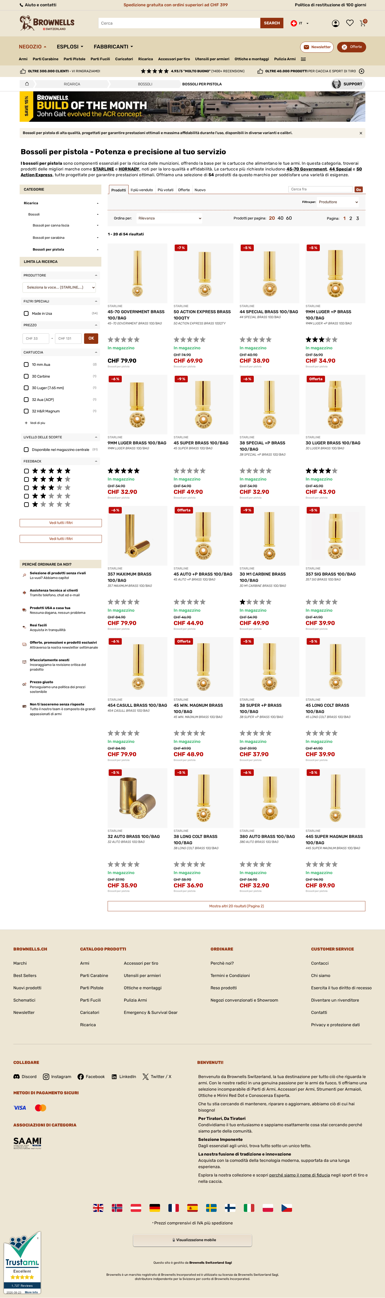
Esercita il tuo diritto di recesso (341, 987)
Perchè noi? (222, 963)
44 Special (340, 169)
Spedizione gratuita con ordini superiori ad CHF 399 (176, 4)
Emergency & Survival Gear (151, 1012)
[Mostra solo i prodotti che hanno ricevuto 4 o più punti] (60, 479)
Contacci (320, 963)
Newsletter (24, 1012)
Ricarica (145, 59)
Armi (23, 59)
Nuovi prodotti (27, 987)
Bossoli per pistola (119, 366)
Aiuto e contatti (40, 4)
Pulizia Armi (285, 59)
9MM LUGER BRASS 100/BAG (137, 442)
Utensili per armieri (212, 59)
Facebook (95, 1076)
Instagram (61, 1076)
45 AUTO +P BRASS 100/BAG (203, 574)
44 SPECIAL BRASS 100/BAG (269, 311)
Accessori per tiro (174, 59)
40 (280, 218)
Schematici (24, 1000)
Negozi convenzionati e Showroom (244, 1000)
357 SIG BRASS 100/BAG (331, 574)
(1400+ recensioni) (207, 71)
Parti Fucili (100, 59)
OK (91, 338)
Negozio (30, 46)
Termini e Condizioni (230, 975)
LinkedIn (127, 1076)
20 (272, 218)
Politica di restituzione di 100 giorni (330, 4)
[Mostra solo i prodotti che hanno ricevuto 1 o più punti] (60, 504)
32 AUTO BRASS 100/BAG (134, 836)
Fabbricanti (111, 46)
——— (303, 59)
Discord (29, 1076)
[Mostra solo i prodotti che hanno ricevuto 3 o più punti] (60, 487)
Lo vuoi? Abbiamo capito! (49, 578)
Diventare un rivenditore (335, 1000)
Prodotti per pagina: (250, 218)
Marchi (20, 963)
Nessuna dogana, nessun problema (57, 613)
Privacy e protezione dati (335, 1024)
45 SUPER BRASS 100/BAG (201, 442)
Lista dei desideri (351, 23)
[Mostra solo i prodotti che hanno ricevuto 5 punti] (60, 470)
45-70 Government (307, 169)
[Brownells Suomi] (230, 1208)
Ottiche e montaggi (252, 59)
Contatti (319, 1012)
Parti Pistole (74, 59)
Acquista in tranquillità (47, 630)
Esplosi (68, 46)
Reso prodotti (224, 987)
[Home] (25, 84)
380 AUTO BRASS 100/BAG (267, 836)
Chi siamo (320, 975)
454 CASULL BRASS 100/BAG (137, 705)
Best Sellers (24, 975)
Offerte (356, 47)
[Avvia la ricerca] (271, 23)
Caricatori (124, 59)
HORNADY (129, 169)
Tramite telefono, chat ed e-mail (55, 595)
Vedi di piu (37, 423)
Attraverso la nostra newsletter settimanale (64, 647)
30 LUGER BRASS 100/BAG (333, 442)
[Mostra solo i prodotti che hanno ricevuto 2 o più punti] (60, 496)
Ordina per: (123, 218)
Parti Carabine (45, 59)
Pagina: (333, 218)
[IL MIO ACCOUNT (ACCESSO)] (337, 23)
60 (289, 218)
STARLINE (103, 169)
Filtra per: (309, 202)
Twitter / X (161, 1076)
